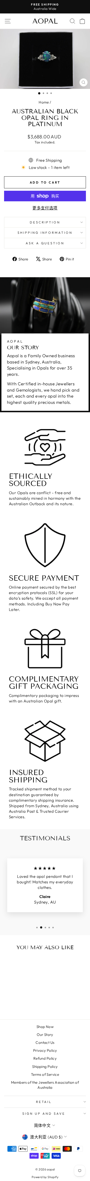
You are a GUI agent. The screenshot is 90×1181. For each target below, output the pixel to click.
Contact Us (45, 1042)
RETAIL (44, 1102)
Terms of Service (45, 1074)
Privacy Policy (45, 1050)
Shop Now (45, 1026)
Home (44, 102)
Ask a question (45, 243)
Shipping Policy (45, 1066)
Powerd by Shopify (45, 1177)
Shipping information (45, 232)
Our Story (45, 1034)
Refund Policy (45, 1058)
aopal (45, 21)
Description (45, 222)
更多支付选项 (44, 207)
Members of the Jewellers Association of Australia (45, 1085)
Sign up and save (43, 1113)
